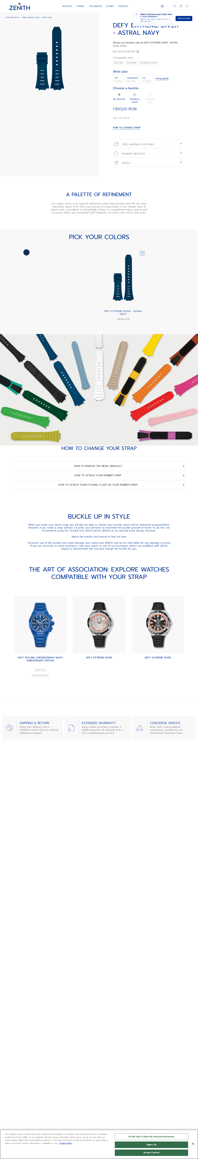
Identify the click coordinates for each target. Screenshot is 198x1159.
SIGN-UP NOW (184, 18)
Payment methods (133, 153)
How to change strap (126, 127)
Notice (126, 163)
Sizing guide (162, 78)
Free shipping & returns (137, 144)
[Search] (174, 6)
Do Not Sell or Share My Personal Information (151, 1136)
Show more (119, 45)
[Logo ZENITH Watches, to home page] (19, 6)
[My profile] (187, 6)
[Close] (193, 1143)
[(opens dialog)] (94, 100)
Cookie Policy (65, 1143)
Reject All (151, 1144)
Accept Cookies (151, 1152)
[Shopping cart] (181, 6)
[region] (99, 1144)
